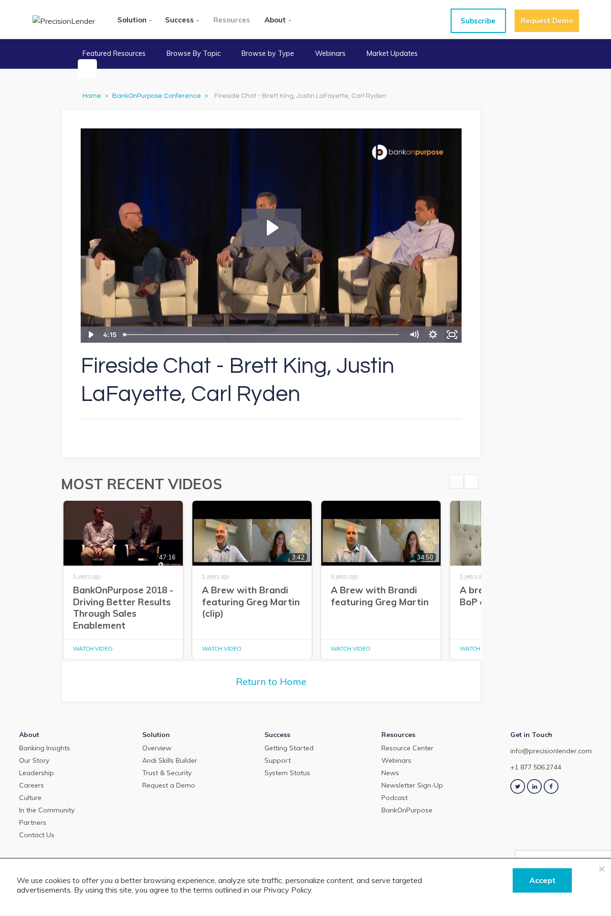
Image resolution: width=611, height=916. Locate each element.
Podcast (394, 797)
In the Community (46, 810)
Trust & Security (166, 773)
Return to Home (271, 681)
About (275, 19)
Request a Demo (168, 785)
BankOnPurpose (406, 810)
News (390, 773)
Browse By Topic (194, 53)
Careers (31, 785)
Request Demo (547, 20)
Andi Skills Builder (169, 760)
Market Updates (392, 53)
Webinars (330, 53)
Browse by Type (268, 53)
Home (93, 96)
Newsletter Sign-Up (412, 785)
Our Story (34, 760)
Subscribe (478, 20)
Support (277, 760)
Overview (156, 748)
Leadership (36, 773)
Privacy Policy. (288, 890)
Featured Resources (114, 53)
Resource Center (407, 748)
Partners (32, 822)
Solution (132, 19)
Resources (231, 19)
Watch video (93, 648)
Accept (542, 880)
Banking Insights (44, 748)
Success (179, 19)
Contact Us (36, 835)
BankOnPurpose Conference (157, 96)
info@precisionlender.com (551, 751)
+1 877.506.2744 (535, 767)
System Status (287, 773)
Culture (30, 797)
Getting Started (289, 748)
